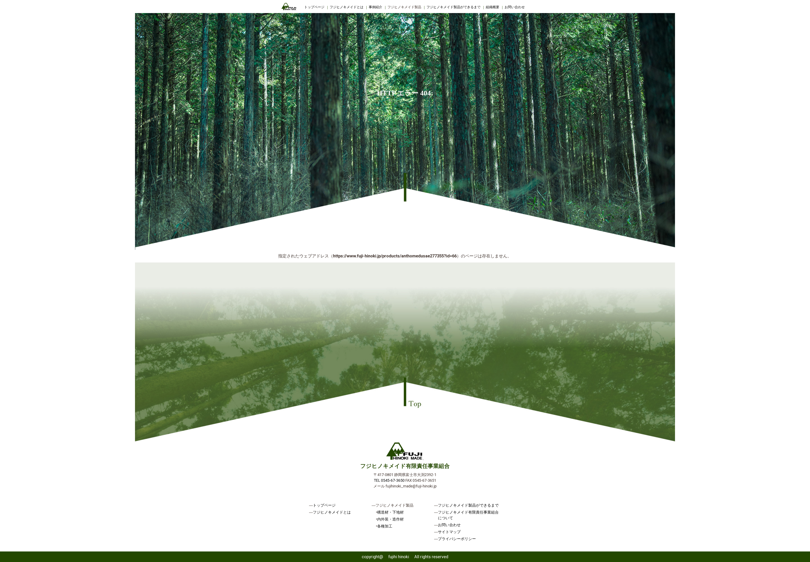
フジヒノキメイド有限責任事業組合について (468, 515)
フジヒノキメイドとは (346, 7)
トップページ (314, 7)
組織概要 (492, 7)
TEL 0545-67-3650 (389, 480)
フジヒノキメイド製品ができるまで (454, 7)
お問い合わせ (515, 7)
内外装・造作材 (390, 519)
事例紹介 (375, 7)
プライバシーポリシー (457, 539)
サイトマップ (449, 532)
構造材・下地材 (390, 512)
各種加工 (384, 526)
